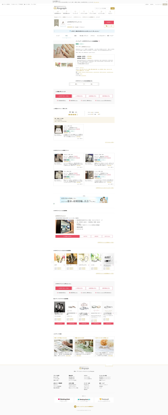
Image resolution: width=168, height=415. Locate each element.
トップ (57, 35)
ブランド (92, 13)
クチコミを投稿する (88, 378)
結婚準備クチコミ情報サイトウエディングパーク (64, 401)
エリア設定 (34, 4)
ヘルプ (100, 387)
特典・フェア (110, 35)
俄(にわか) (71, 156)
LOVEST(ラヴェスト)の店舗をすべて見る (106, 242)
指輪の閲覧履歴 (56, 387)
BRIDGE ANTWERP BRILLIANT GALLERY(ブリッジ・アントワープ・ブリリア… (96, 316)
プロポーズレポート (72, 386)
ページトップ (110, 365)
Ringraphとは (86, 384)
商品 (66, 35)
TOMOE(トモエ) (69, 316)
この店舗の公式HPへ (67, 236)
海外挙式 (151, 4)
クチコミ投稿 (27, 4)
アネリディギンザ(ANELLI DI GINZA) (108, 316)
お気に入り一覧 (14, 4)
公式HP (77, 129)
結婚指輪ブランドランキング (104, 378)
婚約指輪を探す (72, 377)
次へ (92, 84)
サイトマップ (86, 386)
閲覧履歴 (21, 4)
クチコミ (84, 13)
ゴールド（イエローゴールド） (87, 72)
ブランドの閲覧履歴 (57, 386)
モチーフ (108, 69)
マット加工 (87, 70)
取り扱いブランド (84, 35)
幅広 (96, 69)
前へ (76, 84)
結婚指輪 (165, 4)
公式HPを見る (59, 323)
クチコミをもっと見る (109, 142)
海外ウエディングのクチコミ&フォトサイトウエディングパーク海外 (84, 401)
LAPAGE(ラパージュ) (85, 46)
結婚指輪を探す (72, 378)
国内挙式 (147, 4)
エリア (101, 13)
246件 (77, 27)
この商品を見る (79, 96)
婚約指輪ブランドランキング (104, 377)
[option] (59, 262)
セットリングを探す (72, 380)
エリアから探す (56, 378)
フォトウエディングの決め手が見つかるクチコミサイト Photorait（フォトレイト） (104, 401)
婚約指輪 (66, 13)
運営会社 (85, 389)
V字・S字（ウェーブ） (84, 69)
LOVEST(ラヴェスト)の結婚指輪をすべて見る (105, 273)
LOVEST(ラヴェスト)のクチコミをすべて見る (105, 187)
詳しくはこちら (96, 2)
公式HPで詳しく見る (64, 96)
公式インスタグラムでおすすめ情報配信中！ (85, 406)
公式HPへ (109, 22)
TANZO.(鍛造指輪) (58, 316)
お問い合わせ (107, 236)
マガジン (110, 13)
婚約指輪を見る (106, 96)
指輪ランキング (102, 380)
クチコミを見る (87, 377)
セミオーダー (83, 75)
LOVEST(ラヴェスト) (74, 22)
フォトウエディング (158, 4)
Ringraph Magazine (72, 384)
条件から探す (56, 377)
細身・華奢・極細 (92, 69)
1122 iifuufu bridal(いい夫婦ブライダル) (84, 316)
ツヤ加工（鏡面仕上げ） (80, 70)
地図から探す (56, 380)
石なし (105, 69)
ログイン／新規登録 (6, 4)
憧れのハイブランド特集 (73, 387)
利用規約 (101, 386)
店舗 (75, 35)
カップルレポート (101, 35)
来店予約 (85, 236)
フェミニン (82, 67)
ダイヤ (81, 73)
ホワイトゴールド (103, 72)
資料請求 (96, 236)
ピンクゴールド (96, 72)
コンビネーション (110, 72)
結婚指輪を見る (92, 96)
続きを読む (79, 136)
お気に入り (55, 384)
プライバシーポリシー (103, 384)
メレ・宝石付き (100, 69)
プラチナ (79, 72)
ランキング (75, 13)
